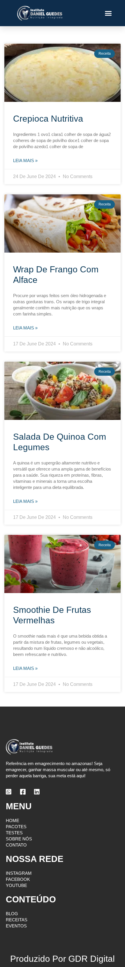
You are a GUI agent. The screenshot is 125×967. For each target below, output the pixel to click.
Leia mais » (25, 160)
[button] (108, 13)
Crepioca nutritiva (48, 118)
